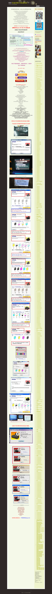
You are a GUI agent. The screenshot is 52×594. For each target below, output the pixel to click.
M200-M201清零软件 (39, 204)
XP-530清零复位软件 (39, 485)
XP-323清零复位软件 (39, 459)
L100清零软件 (38, 138)
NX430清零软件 (38, 255)
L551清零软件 (38, 192)
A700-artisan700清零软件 (39, 63)
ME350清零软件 (38, 225)
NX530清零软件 (38, 256)
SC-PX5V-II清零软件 (39, 327)
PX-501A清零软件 (39, 297)
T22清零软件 (38, 348)
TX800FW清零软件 (39, 372)
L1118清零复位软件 (39, 143)
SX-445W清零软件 (39, 334)
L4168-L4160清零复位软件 (39, 184)
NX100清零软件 (38, 244)
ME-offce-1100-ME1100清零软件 (39, 214)
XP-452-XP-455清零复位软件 (39, 480)
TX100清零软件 (38, 349)
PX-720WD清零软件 (39, 302)
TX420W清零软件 (39, 359)
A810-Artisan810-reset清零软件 (39, 65)
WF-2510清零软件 (39, 377)
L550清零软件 (38, 191)
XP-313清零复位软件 (39, 453)
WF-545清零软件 (38, 388)
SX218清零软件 (38, 339)
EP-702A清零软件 (39, 96)
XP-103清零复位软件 (39, 415)
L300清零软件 (38, 155)
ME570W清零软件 (39, 231)
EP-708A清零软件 (39, 100)
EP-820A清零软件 (39, 117)
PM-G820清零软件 (39, 283)
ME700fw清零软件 (39, 237)
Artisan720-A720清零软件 (39, 73)
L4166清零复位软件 (39, 183)
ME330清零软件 (38, 222)
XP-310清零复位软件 (39, 452)
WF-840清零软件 (38, 398)
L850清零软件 (38, 202)
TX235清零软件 (38, 354)
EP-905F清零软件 (39, 123)
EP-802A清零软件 (39, 106)
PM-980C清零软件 (39, 267)
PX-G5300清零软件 (39, 312)
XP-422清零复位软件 (39, 473)
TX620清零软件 (38, 366)
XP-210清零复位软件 (39, 427)
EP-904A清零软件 (39, 122)
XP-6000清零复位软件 (39, 490)
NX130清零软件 (38, 246)
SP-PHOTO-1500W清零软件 (39, 330)
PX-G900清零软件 (39, 313)
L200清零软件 (38, 150)
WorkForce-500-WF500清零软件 (39, 409)
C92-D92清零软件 (39, 87)
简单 (17, 3)
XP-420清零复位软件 (39, 472)
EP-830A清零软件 (39, 118)
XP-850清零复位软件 (39, 513)
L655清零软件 (38, 197)
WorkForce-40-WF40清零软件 (39, 407)
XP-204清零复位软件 (39, 422)
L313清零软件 (38, 160)
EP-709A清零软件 (39, 101)
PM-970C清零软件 (39, 266)
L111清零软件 (38, 140)
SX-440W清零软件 (39, 333)
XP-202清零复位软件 (39, 420)
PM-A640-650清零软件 (39, 268)
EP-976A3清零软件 (39, 127)
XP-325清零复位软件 (39, 460)
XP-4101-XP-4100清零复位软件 (39, 471)
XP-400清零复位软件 (39, 466)
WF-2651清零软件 (39, 382)
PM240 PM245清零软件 (39, 261)
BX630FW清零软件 (39, 83)
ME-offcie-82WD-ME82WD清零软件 (39, 216)
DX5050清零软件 (39, 91)
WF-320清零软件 (38, 386)
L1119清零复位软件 (39, 144)
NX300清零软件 (38, 250)
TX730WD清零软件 (39, 371)
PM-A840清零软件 (39, 273)
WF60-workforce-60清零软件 (39, 402)
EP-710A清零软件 (39, 102)
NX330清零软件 (38, 251)
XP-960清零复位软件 (39, 518)
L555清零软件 (38, 193)
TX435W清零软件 (39, 361)
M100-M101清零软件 (39, 203)
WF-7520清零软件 (39, 397)
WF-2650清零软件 (39, 381)
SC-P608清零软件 (39, 324)
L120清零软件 (38, 145)
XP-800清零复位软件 (39, 507)
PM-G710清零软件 (39, 282)
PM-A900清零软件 (39, 277)
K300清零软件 (38, 134)
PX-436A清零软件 (39, 296)
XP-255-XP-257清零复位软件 (39, 444)
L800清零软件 (38, 198)
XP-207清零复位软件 (39, 425)
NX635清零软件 (38, 260)
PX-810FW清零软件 (39, 306)
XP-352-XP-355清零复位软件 (39, 464)
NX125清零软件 (38, 245)
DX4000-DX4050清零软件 (39, 90)
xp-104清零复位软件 (39, 416)
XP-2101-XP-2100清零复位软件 (39, 429)
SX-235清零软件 (38, 332)
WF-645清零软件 (38, 392)
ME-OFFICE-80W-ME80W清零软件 (39, 220)
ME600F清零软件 (39, 232)
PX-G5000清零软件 (39, 311)
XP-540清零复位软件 (39, 486)
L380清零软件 (38, 177)
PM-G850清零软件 (39, 284)
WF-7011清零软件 (39, 393)
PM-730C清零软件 (39, 262)
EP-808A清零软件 (39, 113)
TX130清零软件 (38, 350)
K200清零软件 (38, 133)
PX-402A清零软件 (39, 295)
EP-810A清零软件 (39, 116)
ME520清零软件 (38, 227)
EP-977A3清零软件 (39, 128)
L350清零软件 (38, 166)
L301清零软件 (38, 156)
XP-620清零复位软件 (39, 495)
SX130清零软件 (38, 338)
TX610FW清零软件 (39, 365)
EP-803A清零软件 (39, 107)
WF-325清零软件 (38, 387)
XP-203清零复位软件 (39, 421)
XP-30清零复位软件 (39, 445)
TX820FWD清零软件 (39, 375)
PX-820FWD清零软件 (39, 307)
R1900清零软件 (38, 317)
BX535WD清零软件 (39, 82)
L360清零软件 (38, 172)
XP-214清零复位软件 (39, 435)
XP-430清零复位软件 (39, 478)
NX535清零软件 (38, 257)
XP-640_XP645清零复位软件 (39, 498)
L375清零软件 (38, 176)
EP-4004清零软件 (39, 95)
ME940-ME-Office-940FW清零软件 (39, 241)
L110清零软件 (38, 139)
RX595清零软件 (38, 322)
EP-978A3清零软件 (39, 129)
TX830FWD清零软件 (39, 376)
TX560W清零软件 (39, 364)
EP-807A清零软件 (39, 112)
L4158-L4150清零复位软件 (39, 181)
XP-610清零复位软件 (39, 491)
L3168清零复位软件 (39, 165)
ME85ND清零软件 (39, 238)
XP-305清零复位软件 (39, 451)
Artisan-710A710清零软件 (39, 67)
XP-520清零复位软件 (39, 484)
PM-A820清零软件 (39, 272)
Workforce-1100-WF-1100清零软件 (39, 403)
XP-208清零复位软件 (39, 426)
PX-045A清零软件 (39, 289)
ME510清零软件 (38, 226)
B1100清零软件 (38, 78)
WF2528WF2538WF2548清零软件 (39, 400)
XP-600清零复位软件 (39, 489)
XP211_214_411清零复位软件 (39, 431)
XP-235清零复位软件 (39, 441)
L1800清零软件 (38, 149)
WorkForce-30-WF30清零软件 (39, 405)
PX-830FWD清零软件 (39, 308)
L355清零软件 (38, 170)
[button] (39, 44)
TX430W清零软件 (39, 360)
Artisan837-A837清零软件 (39, 75)
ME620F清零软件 (39, 233)
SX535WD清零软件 (39, 345)
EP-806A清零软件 (39, 111)
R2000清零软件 (38, 318)
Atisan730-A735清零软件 (39, 77)
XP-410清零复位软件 (39, 469)
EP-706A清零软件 (39, 97)
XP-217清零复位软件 (39, 437)
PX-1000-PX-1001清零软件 (39, 291)
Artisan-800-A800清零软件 (39, 69)
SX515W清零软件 (39, 344)
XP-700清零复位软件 (39, 499)
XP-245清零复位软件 (39, 442)
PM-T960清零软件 (39, 287)
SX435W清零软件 (39, 343)
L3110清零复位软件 (39, 161)
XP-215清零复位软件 (39, 436)
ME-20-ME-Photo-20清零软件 (39, 207)
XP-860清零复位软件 (39, 514)
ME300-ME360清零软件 (39, 221)
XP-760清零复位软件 (39, 506)
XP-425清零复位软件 (39, 477)
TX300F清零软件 (39, 355)
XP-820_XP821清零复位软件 (39, 510)
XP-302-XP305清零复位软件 (39, 448)
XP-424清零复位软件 (39, 476)
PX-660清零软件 (38, 301)
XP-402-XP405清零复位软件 (39, 467)
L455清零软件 (38, 187)
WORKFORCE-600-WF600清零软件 (39, 411)
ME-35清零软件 (38, 210)
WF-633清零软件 (38, 391)
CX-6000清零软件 (39, 88)
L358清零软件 (38, 171)
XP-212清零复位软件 (39, 432)
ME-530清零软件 (38, 211)
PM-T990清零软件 (39, 288)
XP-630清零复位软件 (39, 496)
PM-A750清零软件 (39, 271)
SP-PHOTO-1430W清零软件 (39, 328)
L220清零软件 (38, 154)
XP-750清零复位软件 (39, 505)
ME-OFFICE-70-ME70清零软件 (39, 218)
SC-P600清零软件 (39, 323)
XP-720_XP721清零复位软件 (39, 503)
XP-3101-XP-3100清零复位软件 (39, 455)
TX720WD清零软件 (39, 370)
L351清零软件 (38, 167)
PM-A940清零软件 (39, 278)
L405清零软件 (38, 186)
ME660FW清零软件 (39, 236)
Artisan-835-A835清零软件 (39, 71)
